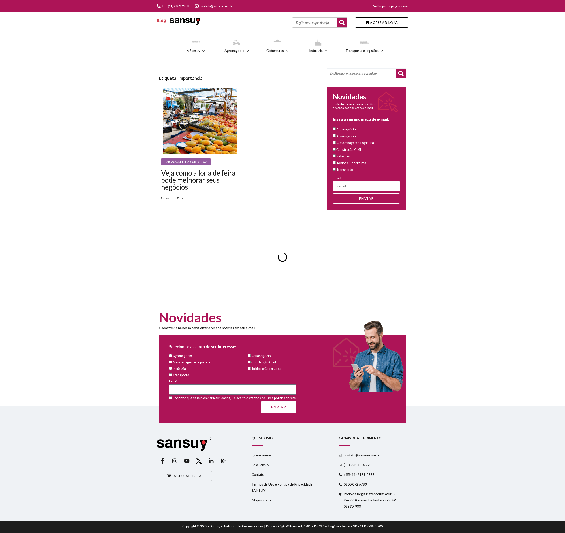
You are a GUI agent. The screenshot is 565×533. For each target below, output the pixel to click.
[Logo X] (198, 460)
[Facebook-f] (162, 460)
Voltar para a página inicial (390, 6)
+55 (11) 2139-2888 (175, 6)
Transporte (344, 170)
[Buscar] (342, 22)
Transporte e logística (362, 50)
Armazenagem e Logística (355, 143)
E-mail (337, 178)
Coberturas (275, 50)
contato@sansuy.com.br (216, 6)
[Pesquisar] (401, 73)
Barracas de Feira (177, 161)
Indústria (316, 50)
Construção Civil (348, 149)
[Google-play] (223, 460)
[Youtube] (186, 460)
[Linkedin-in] (211, 460)
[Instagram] (174, 460)
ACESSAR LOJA (383, 22)
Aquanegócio (346, 136)
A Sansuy (193, 50)
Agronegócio (234, 50)
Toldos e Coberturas (351, 163)
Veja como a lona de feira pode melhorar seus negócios (198, 179)
